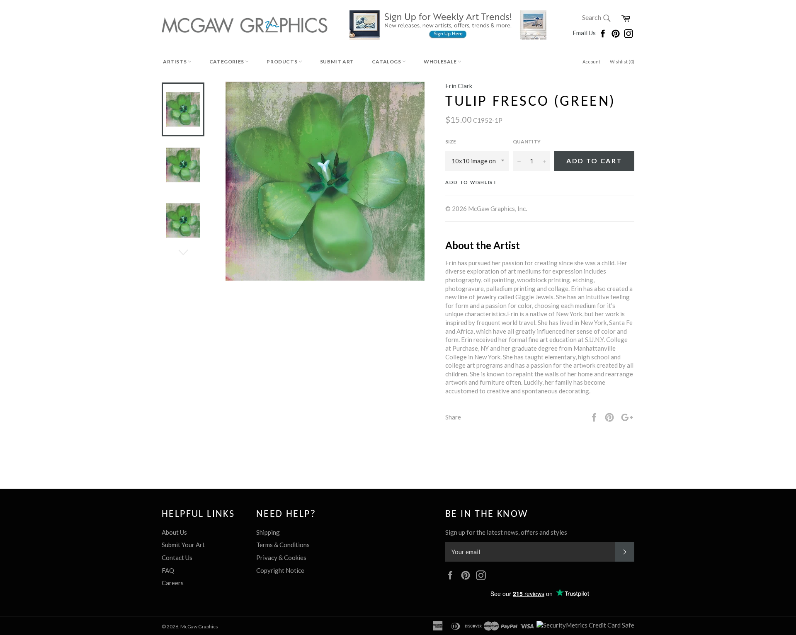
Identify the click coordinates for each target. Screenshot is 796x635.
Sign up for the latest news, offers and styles (506, 532)
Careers (173, 583)
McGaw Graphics (199, 626)
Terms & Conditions (283, 544)
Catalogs (387, 61)
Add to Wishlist (471, 182)
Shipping (268, 532)
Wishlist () (622, 61)
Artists (175, 61)
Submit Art (337, 61)
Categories (227, 61)
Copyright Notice (280, 570)
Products (282, 61)
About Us (174, 532)
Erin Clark (458, 86)
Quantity (527, 141)
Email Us (585, 32)
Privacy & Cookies (281, 557)
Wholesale (441, 61)
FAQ (168, 570)
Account (591, 61)
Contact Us (177, 557)
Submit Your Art (183, 544)
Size (450, 141)
